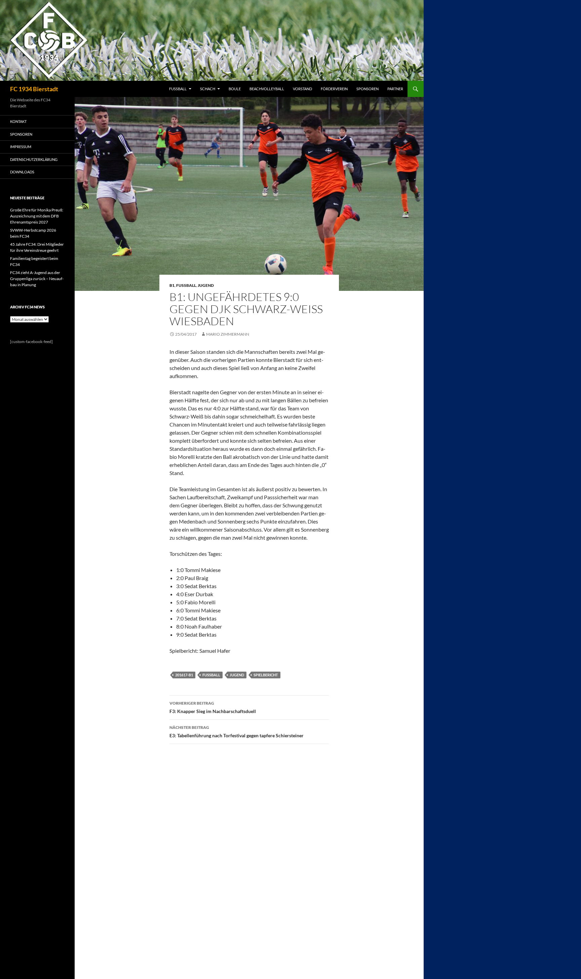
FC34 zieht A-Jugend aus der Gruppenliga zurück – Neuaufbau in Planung (37, 278)
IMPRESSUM (20, 146)
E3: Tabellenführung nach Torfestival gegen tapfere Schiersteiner (236, 731)
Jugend (206, 285)
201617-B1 (184, 675)
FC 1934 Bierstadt (34, 89)
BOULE (235, 89)
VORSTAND (302, 89)
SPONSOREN (367, 89)
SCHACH (207, 89)
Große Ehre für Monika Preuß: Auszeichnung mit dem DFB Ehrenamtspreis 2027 (36, 216)
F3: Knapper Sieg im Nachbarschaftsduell (212, 707)
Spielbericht (266, 675)
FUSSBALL (178, 89)
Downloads (22, 172)
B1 (172, 285)
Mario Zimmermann (227, 334)
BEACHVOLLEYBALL (266, 89)
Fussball (186, 285)
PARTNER (395, 89)
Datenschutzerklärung (33, 159)
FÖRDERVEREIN (334, 89)
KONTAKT (18, 121)
